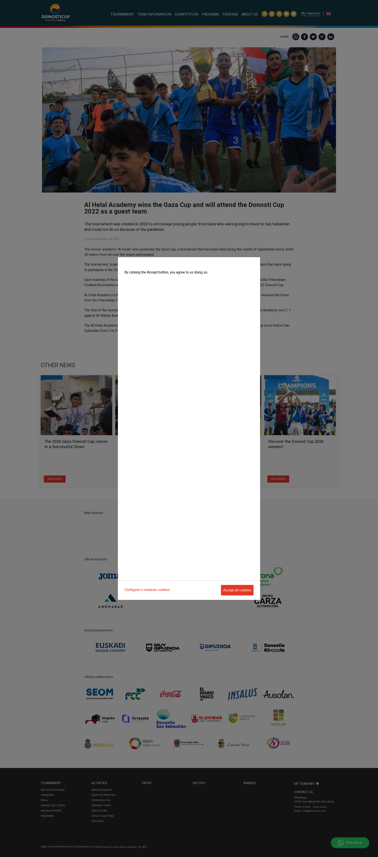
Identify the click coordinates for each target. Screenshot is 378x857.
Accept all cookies (237, 590)
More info (130, 281)
